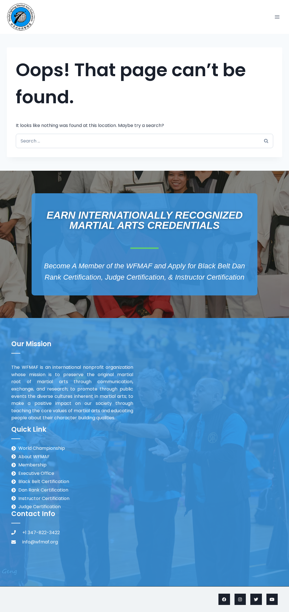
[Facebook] (224, 599)
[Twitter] (256, 599)
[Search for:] (144, 141)
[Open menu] (277, 16)
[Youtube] (272, 599)
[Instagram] (240, 599)
